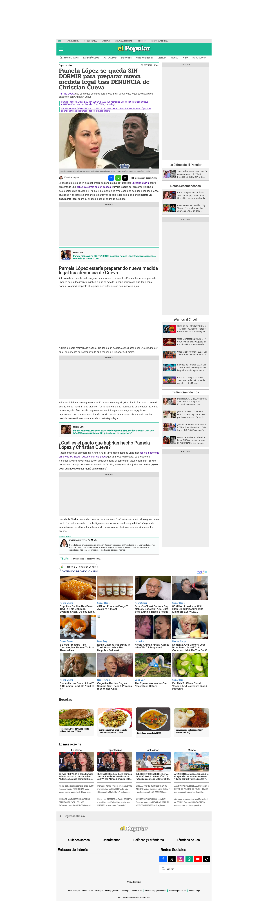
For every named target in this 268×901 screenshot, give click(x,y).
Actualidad (110, 57)
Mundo (175, 57)
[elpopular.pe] (134, 52)
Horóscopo (142, 41)
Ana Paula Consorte (123, 41)
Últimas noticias (69, 57)
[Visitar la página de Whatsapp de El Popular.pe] (189, 859)
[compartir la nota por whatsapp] (118, 178)
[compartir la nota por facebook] (111, 178)
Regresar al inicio (74, 816)
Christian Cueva (141, 182)
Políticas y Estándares (148, 840)
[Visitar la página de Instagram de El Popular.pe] (180, 859)
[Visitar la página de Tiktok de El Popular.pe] (206, 859)
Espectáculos (91, 57)
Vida (185, 57)
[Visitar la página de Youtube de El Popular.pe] (198, 859)
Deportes (126, 57)
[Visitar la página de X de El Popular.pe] (172, 859)
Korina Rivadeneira (160, 41)
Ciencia (162, 57)
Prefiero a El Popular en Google (81, 567)
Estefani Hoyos (71, 177)
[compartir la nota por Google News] (143, 178)
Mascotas (106, 41)
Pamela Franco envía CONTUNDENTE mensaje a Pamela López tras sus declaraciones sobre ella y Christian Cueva (114, 257)
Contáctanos (111, 840)
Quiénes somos (79, 840)
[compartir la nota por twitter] (125, 178)
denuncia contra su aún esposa (94, 186)
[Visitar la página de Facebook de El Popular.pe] (163, 859)
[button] (61, 49)
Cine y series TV (144, 57)
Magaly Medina (73, 41)
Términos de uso (188, 840)
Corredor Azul (90, 41)
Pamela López (67, 93)
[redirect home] (134, 829)
